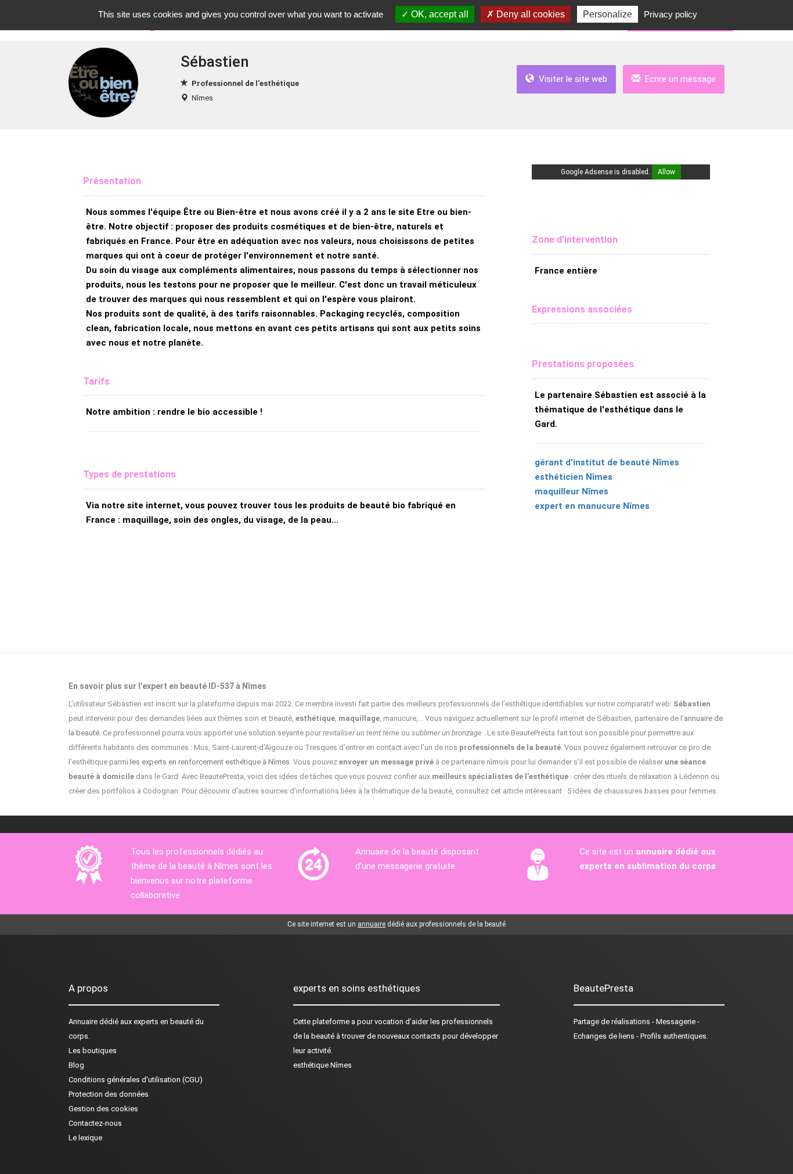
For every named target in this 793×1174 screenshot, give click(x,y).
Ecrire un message (678, 79)
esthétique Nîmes (322, 1065)
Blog (76, 1065)
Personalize (607, 14)
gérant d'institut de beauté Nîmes (607, 462)
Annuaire (83, 1021)
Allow (666, 172)
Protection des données (109, 1094)
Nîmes (202, 98)
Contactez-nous (95, 1123)
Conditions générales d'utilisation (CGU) (136, 1079)
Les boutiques (93, 1050)
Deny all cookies (529, 14)
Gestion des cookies (103, 1108)
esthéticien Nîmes (573, 477)
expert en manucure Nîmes (592, 506)
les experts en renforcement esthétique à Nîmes (210, 761)
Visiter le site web (570, 79)
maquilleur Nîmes (571, 491)
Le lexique (85, 1137)
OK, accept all (438, 14)
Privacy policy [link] (670, 14)
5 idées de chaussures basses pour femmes (641, 791)
